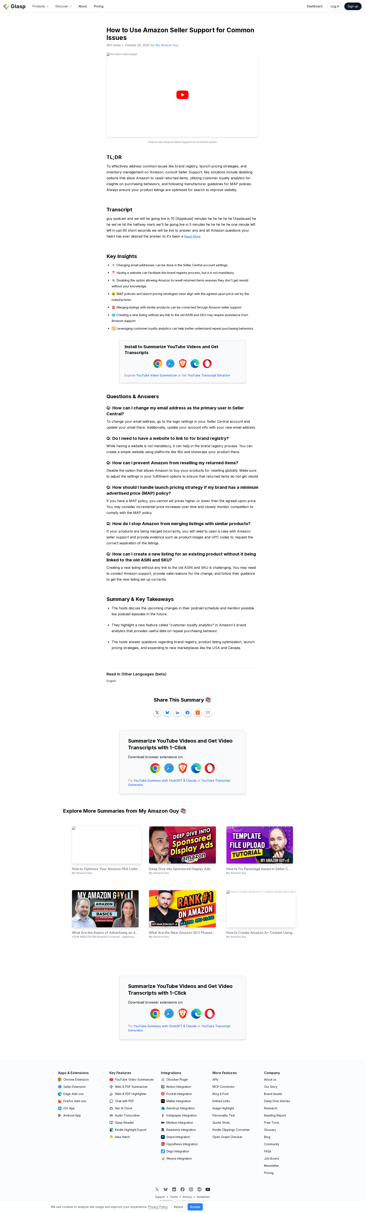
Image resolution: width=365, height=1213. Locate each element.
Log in (335, 6)
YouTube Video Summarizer (156, 375)
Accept (195, 1207)
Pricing (99, 6)
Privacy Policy (158, 1207)
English (111, 681)
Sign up (353, 6)
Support (160, 1196)
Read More (192, 236)
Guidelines (203, 1196)
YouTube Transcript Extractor (208, 375)
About (83, 6)
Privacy (187, 1196)
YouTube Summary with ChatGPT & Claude (165, 780)
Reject (178, 1207)
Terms (174, 1196)
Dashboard (314, 6)
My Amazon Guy (167, 45)
